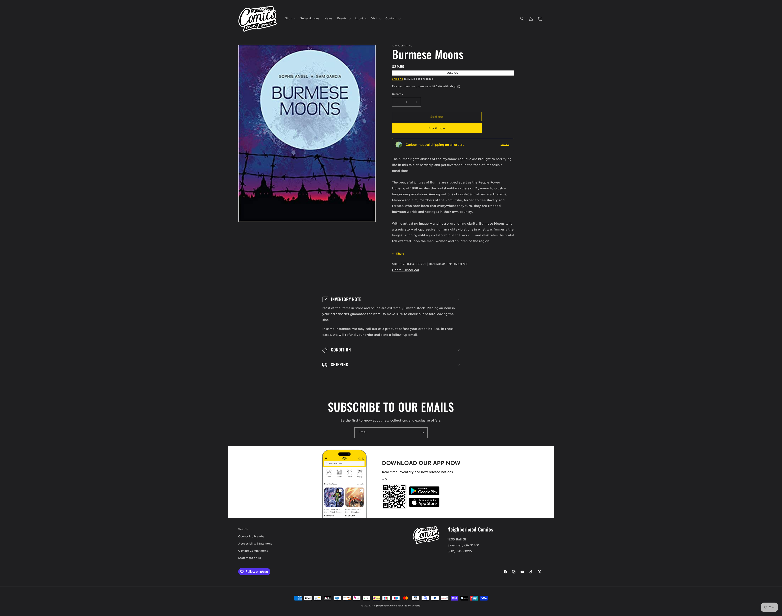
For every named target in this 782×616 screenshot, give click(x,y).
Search (243, 529)
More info (505, 144)
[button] (290, 18)
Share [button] (400, 253)
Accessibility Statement (255, 543)
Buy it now (436, 128)
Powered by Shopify (409, 605)
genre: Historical (405, 270)
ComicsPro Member (252, 536)
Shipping (397, 78)
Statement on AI (249, 558)
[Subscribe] (422, 432)
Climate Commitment (253, 550)
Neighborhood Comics (384, 605)
